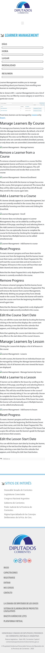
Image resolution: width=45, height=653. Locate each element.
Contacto (8, 593)
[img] (22, 23)
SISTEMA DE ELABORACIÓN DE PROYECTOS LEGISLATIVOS (21, 610)
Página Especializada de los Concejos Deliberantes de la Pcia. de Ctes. (20, 516)
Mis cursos (9, 588)
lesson (2, 118)
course (34, 115)
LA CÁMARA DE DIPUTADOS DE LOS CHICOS (21, 603)
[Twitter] (15, 560)
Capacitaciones (11, 572)
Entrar (7, 583)
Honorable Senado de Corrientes (18, 490)
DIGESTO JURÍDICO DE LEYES (15, 616)
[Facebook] (20, 560)
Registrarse (9, 577)
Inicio (6, 567)
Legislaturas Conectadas (14, 495)
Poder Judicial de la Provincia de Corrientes (18, 508)
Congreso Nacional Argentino (16, 499)
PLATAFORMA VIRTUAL (13, 621)
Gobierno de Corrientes (14, 503)
